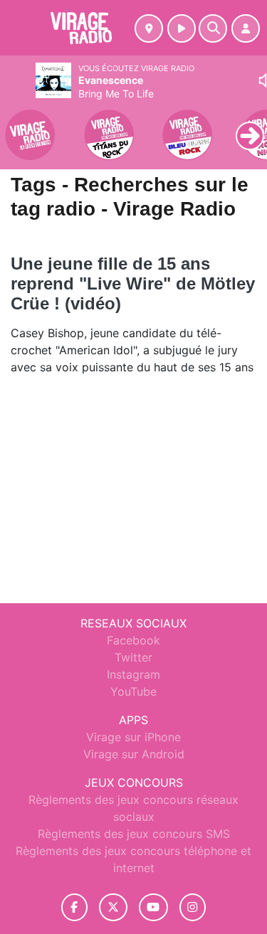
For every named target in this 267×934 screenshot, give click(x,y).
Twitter (133, 657)
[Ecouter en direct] (181, 28)
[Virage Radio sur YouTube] (153, 907)
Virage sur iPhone (133, 737)
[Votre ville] (149, 28)
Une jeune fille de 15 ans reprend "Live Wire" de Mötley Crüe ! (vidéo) (133, 283)
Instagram (133, 674)
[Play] (18, 125)
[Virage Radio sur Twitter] (113, 907)
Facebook (133, 640)
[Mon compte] (245, 28)
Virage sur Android (133, 754)
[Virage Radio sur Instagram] (192, 907)
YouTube (133, 691)
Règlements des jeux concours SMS (134, 834)
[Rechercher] (213, 28)
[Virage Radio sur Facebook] (74, 907)
